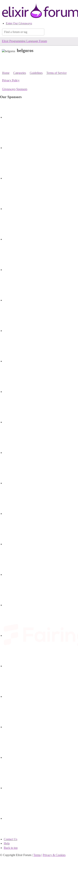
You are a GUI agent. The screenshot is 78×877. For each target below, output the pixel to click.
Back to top (11, 847)
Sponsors (21, 89)
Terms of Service (56, 72)
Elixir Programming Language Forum (24, 41)
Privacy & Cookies (54, 855)
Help (7, 843)
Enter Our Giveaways (19, 23)
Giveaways (9, 89)
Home (5, 72)
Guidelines (36, 72)
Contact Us (10, 839)
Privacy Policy (11, 80)
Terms (37, 855)
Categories (19, 72)
